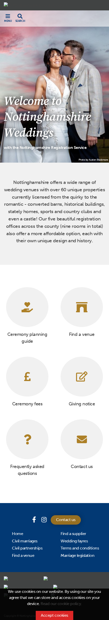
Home (17, 533)
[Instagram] (44, 519)
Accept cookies (54, 615)
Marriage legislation (77, 555)
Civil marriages (25, 541)
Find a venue (23, 555)
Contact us (66, 519)
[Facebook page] (34, 519)
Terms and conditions (80, 548)
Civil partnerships (27, 548)
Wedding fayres (74, 541)
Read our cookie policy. (61, 603)
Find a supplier (73, 533)
